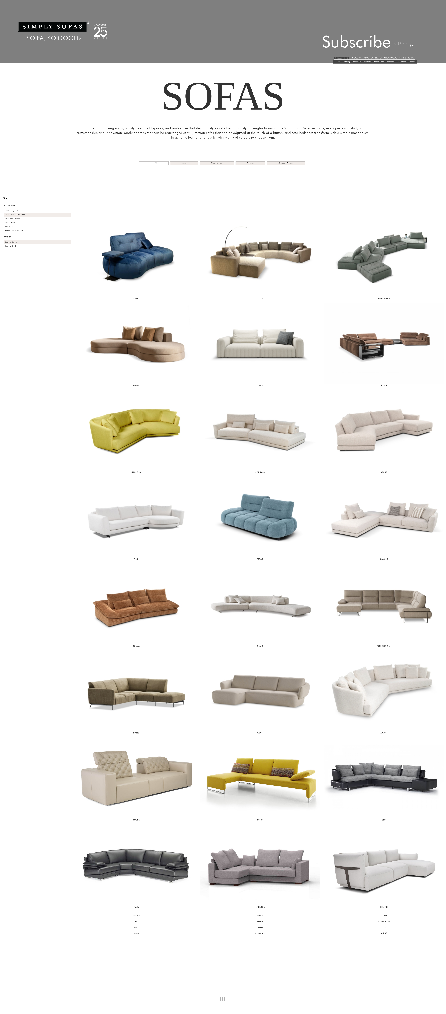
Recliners (357, 62)
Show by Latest (11, 242)
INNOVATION (356, 58)
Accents (412, 62)
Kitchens (367, 62)
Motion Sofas (10, 222)
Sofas (339, 62)
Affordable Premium (286, 163)
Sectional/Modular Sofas (15, 215)
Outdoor (402, 62)
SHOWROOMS (390, 58)
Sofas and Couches (13, 219)
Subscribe (356, 42)
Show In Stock (10, 246)
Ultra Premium (216, 163)
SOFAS (223, 95)
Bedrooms (391, 62)
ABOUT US (368, 58)
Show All (154, 163)
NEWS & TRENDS (406, 58)
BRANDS (378, 58)
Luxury (184, 163)
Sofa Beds (9, 226)
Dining (347, 62)
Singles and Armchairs (14, 230)
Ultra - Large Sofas (12, 211)
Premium (250, 163)
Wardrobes (379, 62)
